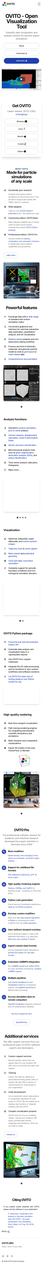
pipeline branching (26, 987)
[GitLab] (12, 1256)
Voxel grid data (15, 561)
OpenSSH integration (16, 1004)
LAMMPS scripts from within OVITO (25, 966)
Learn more (10, 255)
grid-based (29, 352)
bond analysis (19, 858)
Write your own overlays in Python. (22, 939)
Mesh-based (14, 553)
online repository (29, 923)
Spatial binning (14, 855)
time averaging (26, 855)
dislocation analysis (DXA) (20, 455)
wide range (33, 317)
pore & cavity (14, 430)
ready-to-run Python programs (20, 907)
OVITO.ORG (7, 1243)
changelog (21, 114)
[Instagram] (7, 1256)
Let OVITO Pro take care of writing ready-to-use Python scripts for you (21, 679)
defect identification (17, 458)
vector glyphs (31, 548)
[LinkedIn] (3, 1256)
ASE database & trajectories (19, 875)
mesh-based (14, 354)
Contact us (10, 1134)
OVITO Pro (20, 61)
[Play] (21, 79)
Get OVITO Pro (21, 1022)
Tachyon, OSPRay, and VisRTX (20, 888)
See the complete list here (21, 1014)
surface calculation (27, 428)
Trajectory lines (15, 548)
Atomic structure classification (22, 445)
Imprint (4, 1247)
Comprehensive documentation (22, 359)
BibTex (4, 1231)
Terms (9, 1247)
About (21, 46)
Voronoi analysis (16, 435)
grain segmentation (25, 452)
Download (20, 53)
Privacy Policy (17, 1247)
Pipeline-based (15, 339)
